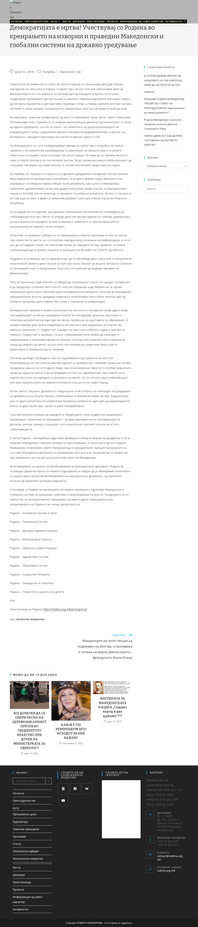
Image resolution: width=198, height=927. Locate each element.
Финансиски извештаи (28, 858)
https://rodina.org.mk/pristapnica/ (65, 609)
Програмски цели (24, 814)
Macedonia (22, 619)
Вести (16, 867)
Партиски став (70, 72)
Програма (19, 836)
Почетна (18, 793)
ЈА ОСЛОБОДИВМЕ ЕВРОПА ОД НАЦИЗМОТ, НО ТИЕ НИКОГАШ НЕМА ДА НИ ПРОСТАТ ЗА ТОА (163, 80)
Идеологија (20, 822)
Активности (20, 909)
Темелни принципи (26, 829)
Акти (16, 808)
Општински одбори (26, 851)
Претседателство (24, 800)
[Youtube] (63, 800)
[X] (63, 788)
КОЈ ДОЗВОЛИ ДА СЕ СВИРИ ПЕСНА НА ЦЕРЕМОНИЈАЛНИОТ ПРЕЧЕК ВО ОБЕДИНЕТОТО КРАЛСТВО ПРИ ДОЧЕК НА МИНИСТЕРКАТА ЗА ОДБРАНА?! (29, 730)
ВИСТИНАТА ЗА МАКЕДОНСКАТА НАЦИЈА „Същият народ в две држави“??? (112, 707)
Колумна (49, 72)
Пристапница (22, 882)
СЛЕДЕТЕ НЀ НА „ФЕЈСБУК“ (116, 774)
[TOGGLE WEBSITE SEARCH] (185, 21)
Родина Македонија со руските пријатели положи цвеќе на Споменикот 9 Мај (162, 124)
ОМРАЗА (149, 92)
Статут (17, 844)
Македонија (37, 619)
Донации (19, 875)
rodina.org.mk (166, 870)
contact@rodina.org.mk (170, 857)
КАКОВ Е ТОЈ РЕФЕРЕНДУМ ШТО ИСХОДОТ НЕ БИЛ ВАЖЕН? (71, 731)
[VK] (87, 788)
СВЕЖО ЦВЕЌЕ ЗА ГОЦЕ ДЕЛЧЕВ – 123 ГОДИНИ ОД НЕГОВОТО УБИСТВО (164, 140)
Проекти (18, 889)
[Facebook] (75, 788)
